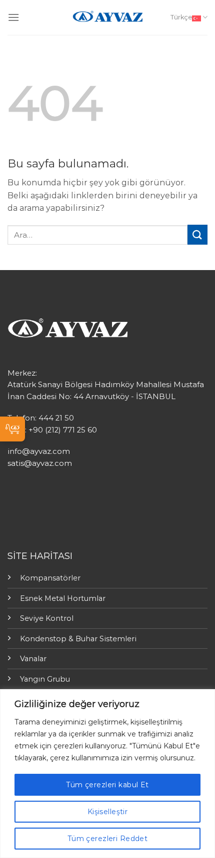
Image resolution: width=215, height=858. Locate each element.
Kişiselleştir (108, 811)
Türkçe (181, 17)
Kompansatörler (50, 577)
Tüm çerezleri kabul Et (107, 784)
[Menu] (14, 17)
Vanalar (33, 658)
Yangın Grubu (45, 679)
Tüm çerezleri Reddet (108, 838)
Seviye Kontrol (47, 618)
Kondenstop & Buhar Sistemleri (78, 638)
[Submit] (198, 234)
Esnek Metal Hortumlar (63, 598)
